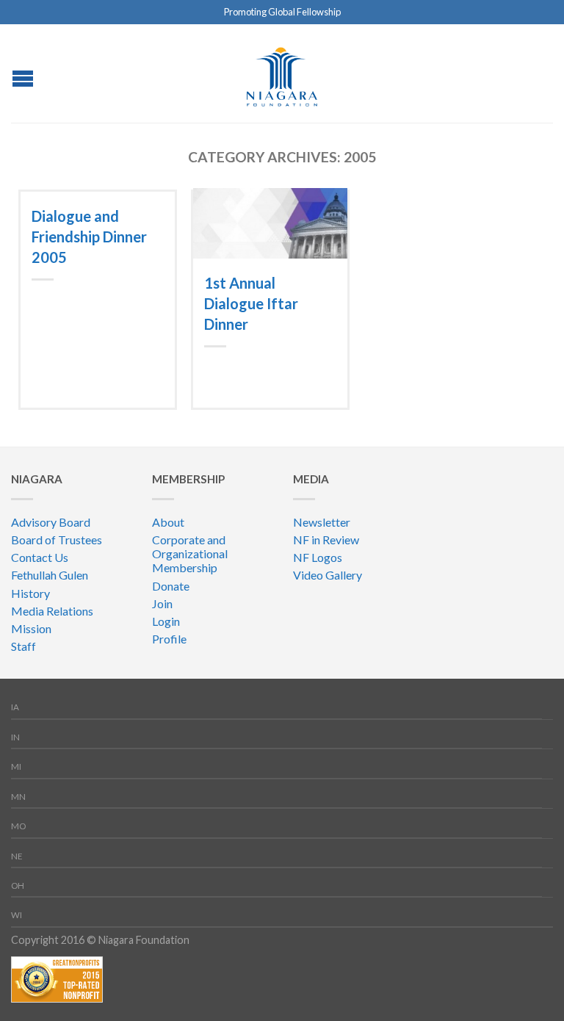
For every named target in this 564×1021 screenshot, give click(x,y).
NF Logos (317, 557)
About (168, 522)
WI (16, 915)
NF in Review (326, 539)
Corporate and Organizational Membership (190, 553)
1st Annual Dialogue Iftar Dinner (251, 303)
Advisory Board (50, 522)
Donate (170, 586)
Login (166, 621)
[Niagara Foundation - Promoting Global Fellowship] (282, 73)
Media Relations (52, 611)
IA (15, 707)
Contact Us (39, 557)
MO (18, 826)
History (30, 593)
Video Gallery (327, 575)
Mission (31, 628)
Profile (169, 639)
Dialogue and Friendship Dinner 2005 (89, 236)
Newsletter (321, 522)
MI (16, 766)
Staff (23, 646)
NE (17, 856)
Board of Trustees (56, 539)
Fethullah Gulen (49, 575)
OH (17, 885)
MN (18, 796)
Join (162, 603)
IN (15, 737)
